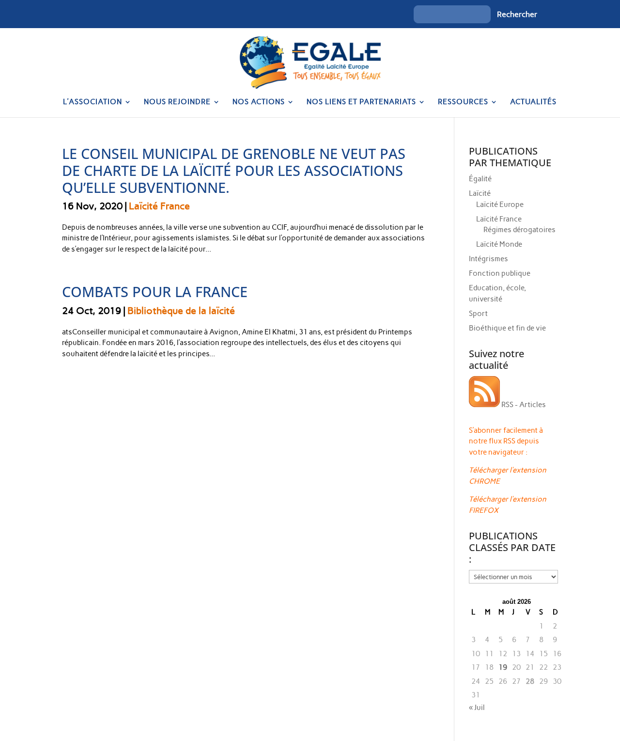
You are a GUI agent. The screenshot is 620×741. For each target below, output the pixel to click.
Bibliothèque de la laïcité (181, 310)
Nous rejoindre (177, 102)
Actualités (533, 102)
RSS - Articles (523, 404)
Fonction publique (499, 273)
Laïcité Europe (500, 204)
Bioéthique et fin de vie (507, 328)
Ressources (463, 102)
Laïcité (480, 193)
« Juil (477, 707)
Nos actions (258, 102)
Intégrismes (488, 258)
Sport (478, 313)
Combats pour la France (155, 291)
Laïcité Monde (499, 244)
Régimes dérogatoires (519, 229)
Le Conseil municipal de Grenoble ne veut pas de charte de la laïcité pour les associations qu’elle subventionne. (233, 170)
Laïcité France (159, 206)
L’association (92, 102)
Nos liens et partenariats (361, 102)
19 (502, 667)
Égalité (480, 178)
